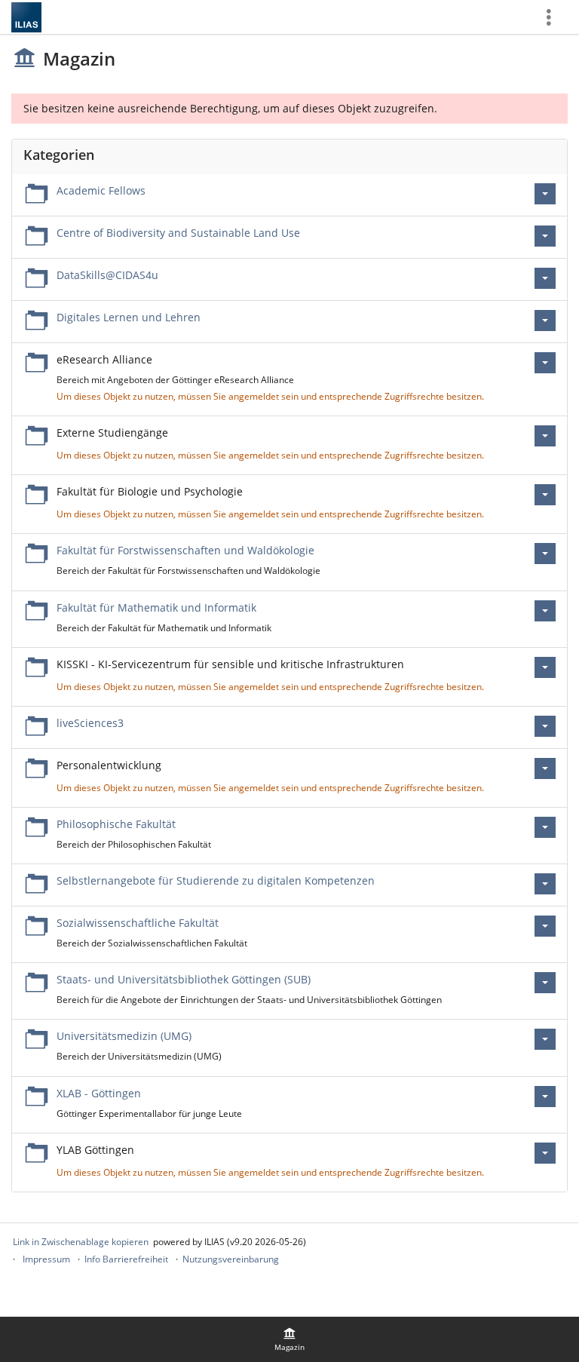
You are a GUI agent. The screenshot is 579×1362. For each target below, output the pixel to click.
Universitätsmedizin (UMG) (124, 1036)
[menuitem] (289, 1339)
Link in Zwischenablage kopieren (81, 1241)
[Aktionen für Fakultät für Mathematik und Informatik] (545, 610)
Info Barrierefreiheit (126, 1259)
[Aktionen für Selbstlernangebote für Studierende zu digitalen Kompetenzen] (545, 883)
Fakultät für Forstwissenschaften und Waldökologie (185, 550)
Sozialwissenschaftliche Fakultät (138, 923)
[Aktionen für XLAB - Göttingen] (545, 1096)
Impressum (46, 1259)
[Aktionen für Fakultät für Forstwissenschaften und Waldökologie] (545, 553)
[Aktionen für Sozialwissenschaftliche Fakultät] (545, 926)
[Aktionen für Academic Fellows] (545, 193)
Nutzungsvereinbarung (230, 1259)
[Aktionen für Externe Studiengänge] (545, 435)
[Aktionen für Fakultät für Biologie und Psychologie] (545, 494)
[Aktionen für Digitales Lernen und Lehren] (545, 320)
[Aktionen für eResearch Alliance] (545, 362)
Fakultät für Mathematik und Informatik (156, 607)
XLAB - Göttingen (99, 1093)
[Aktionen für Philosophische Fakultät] (545, 827)
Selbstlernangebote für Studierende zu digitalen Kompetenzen (216, 880)
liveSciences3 (90, 723)
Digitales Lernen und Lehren (129, 317)
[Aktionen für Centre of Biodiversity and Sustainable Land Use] (545, 236)
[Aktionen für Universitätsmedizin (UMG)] (545, 1039)
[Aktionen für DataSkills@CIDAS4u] (545, 278)
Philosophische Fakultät (116, 824)
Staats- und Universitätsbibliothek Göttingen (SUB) (184, 979)
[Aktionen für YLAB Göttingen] (545, 1153)
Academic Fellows (101, 190)
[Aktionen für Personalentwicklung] (545, 768)
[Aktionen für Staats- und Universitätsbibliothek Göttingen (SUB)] (545, 982)
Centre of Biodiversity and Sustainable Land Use (178, 232)
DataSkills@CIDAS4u (107, 275)
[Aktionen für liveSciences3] (545, 726)
